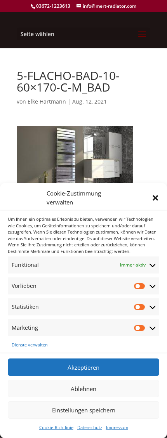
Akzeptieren (83, 367)
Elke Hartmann (47, 101)
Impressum (117, 427)
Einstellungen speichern (83, 410)
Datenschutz (89, 427)
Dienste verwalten (30, 345)
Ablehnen (83, 389)
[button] (155, 198)
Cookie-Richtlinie (56, 427)
